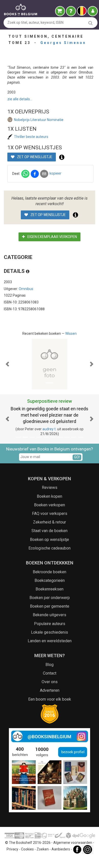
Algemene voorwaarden (72, 843)
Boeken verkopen (49, 505)
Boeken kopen (49, 496)
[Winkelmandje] (60, 11)
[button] (7, 364)
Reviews (49, 487)
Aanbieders (61, 849)
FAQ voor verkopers (49, 513)
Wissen (71, 333)
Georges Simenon (63, 43)
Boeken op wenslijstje (49, 539)
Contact (49, 673)
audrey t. (49, 429)
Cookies (27, 849)
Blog (49, 664)
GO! (77, 457)
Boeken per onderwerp (49, 597)
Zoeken (43, 849)
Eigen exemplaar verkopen (52, 237)
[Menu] (93, 11)
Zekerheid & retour (49, 522)
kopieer (55, 173)
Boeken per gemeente (49, 606)
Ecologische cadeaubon (49, 548)
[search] (90, 23)
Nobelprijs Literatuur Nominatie (38, 120)
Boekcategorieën (50, 580)
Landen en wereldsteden (50, 640)
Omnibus (26, 289)
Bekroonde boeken (49, 571)
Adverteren (49, 690)
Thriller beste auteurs (31, 137)
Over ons (50, 681)
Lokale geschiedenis (49, 632)
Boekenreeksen (49, 589)
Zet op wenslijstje (34, 157)
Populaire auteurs (49, 623)
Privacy (12, 849)
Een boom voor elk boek (49, 699)
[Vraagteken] (71, 11)
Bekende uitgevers (49, 614)
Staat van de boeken (49, 530)
